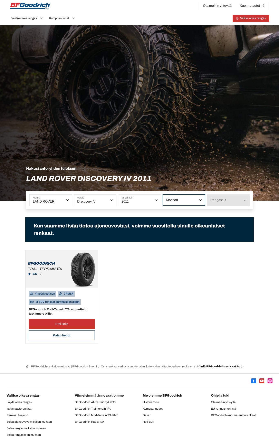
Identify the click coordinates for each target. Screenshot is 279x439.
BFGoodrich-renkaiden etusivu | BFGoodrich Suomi (64, 366)
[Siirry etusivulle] (30, 5)
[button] (67, 200)
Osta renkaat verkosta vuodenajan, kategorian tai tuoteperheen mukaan (147, 366)
